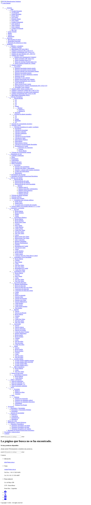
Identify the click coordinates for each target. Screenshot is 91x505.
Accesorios (15, 66)
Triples (17, 216)
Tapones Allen (19, 297)
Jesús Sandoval (15, 23)
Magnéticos (14, 419)
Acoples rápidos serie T (21, 365)
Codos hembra (19, 303)
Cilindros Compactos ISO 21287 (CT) (22, 50)
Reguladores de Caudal (21, 246)
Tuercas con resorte (20, 330)
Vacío (11, 387)
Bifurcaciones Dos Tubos (22, 236)
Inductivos (14, 414)
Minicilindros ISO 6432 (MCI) (20, 49)
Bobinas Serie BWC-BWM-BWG (28, 189)
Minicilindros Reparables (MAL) (20, 95)
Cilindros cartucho (16, 47)
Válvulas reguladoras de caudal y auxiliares (24, 127)
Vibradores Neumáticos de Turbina (21, 429)
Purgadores (18, 128)
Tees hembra (18, 308)
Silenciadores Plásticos (21, 139)
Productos (8, 44)
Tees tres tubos (19, 343)
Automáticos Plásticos (19, 217)
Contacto (6, 433)
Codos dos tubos (19, 344)
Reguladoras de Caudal (21, 146)
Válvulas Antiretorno (21, 133)
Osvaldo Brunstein (16, 11)
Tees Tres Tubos (19, 233)
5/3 (16, 104)
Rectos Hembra (19, 212)
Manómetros (18, 173)
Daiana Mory (15, 16)
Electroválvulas (17, 98)
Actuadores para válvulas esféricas (22, 200)
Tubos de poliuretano (17, 381)
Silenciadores (18, 141)
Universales (16, 324)
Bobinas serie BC (23, 193)
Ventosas (15, 397)
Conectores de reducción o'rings (24, 290)
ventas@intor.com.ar (10, 469)
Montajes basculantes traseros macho (25, 68)
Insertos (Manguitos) (20, 333)
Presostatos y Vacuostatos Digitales (21, 409)
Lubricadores (15, 160)
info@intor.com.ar (9, 462)
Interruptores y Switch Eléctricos (17, 422)
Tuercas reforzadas (20, 328)
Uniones (20, 149)
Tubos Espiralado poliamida (19, 386)
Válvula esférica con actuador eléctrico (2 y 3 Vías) (25, 206)
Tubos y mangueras (15, 379)
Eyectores (15, 389)
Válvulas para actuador (17, 198)
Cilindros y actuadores (15, 46)
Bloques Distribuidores (21, 243)
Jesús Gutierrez (15, 27)
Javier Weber (15, 20)
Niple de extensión (20, 295)
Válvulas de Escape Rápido (22, 136)
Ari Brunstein (15, 12)
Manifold (17, 112)
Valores (10, 35)
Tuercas (17, 311)
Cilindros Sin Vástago (17, 55)
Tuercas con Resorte (20, 313)
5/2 (16, 103)
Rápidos (15, 309)
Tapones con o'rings (20, 300)
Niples (17, 294)
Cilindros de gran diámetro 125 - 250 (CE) (23, 54)
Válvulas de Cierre (20, 138)
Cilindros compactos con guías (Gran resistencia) (25, 92)
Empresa (8, 8)
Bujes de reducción (20, 286)
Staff (10, 9)
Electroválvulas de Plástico (22, 182)
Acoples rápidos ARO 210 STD (24, 362)
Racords (15, 209)
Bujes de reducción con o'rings (23, 287)
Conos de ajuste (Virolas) (22, 332)
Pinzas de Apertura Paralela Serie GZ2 (26, 62)
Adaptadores (18, 403)
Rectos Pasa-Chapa (20, 222)
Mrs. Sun (14, 30)
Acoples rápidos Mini (21, 363)
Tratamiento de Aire (15, 154)
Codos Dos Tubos (20, 230)
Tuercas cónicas (19, 327)
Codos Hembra (19, 251)
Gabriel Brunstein (16, 14)
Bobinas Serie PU (23, 192)
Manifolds (18, 120)
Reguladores (14, 158)
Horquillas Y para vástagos (22, 77)
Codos (17, 263)
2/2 (16, 100)
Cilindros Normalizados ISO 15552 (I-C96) (23, 93)
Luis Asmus (14, 17)
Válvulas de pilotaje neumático (21, 114)
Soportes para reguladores (22, 166)
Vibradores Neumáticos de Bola (20, 427)
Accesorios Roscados (18, 282)
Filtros (13, 157)
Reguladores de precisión (18, 174)
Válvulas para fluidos (15, 178)
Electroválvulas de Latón (22, 181)
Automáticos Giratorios (19, 375)
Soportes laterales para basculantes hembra (27, 71)
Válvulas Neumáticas (15, 97)
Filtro (12, 395)
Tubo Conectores (20, 239)
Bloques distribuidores (21, 284)
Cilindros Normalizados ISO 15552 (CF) (22, 52)
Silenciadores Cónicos (21, 143)
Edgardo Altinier (16, 19)
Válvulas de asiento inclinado (19, 195)
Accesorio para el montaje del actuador (26, 205)
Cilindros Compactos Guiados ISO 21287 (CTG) (25, 90)
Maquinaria (11, 36)
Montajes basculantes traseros (23, 73)
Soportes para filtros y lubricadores (24, 168)
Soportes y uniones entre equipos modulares (27, 170)
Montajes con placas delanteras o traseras (26, 74)
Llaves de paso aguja (17, 373)
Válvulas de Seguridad (21, 130)
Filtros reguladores (16, 163)
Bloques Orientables (20, 241)
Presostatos (14, 411)
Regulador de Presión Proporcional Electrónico (24, 176)
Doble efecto (18, 201)
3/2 (16, 101)
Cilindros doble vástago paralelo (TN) (22, 89)
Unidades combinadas (17, 155)
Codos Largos (19, 228)
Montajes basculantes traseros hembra (25, 70)
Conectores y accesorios (16, 208)
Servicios (8, 38)
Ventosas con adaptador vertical (24, 400)
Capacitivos (14, 416)
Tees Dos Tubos (19, 232)
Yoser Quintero (15, 25)
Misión (10, 33)
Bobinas (18, 108)
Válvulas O (18, 135)
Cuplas (17, 292)
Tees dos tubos (19, 341)
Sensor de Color (12, 421)
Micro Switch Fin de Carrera (23, 84)
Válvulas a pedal (16, 125)
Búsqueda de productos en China (17, 43)
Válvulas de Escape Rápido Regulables (26, 144)
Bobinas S (21, 109)
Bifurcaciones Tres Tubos (22, 238)
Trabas (17, 249)
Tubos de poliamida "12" (18, 384)
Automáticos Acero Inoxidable (21, 257)
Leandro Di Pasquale (17, 28)
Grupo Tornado (12, 31)
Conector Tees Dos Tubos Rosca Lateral (26, 255)
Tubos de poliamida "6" (18, 382)
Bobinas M (21, 111)
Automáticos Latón (18, 271)
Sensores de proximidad (16, 413)
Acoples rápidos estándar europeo (24, 360)
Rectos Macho (22, 151)
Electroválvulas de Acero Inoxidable (25, 184)
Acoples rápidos (17, 359)
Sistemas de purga (16, 162)
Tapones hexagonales (21, 298)
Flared (14, 346)
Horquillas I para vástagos (22, 87)
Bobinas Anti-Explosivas (25, 190)
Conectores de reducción (22, 289)
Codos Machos (19, 227)
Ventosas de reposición (21, 398)
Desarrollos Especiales (14, 41)
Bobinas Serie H (23, 187)
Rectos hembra (19, 336)
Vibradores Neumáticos (16, 424)
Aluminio (17, 394)
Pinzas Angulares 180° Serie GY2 (24, 58)
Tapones (17, 244)
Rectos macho (19, 335)
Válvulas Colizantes (20, 131)
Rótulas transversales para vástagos (25, 79)
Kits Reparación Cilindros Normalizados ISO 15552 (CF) (31, 85)
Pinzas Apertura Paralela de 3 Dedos (25, 63)
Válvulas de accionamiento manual (21, 152)
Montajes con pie (20, 76)
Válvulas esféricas (16, 197)
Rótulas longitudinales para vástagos (25, 81)
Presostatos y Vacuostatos (16, 408)
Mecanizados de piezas (14, 39)
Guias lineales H (19, 82)
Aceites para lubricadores (22, 171)
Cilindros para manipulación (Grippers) (23, 57)
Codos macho (19, 305)
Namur (17, 106)
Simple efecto (19, 203)
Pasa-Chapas (18, 225)
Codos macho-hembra (21, 306)
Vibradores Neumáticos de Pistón (20, 425)
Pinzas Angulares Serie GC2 (23, 60)
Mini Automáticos (17, 367)
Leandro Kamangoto (17, 22)
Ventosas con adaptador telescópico (25, 402)
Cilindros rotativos (16, 65)
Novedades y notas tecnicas (12, 432)
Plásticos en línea (20, 392)
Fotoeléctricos (15, 417)
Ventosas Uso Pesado (21, 405)
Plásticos (17, 390)
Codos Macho (19, 378)
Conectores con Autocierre (24, 147)
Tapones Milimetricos (21, 301)
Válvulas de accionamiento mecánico (21, 124)
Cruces (17, 235)
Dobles (17, 214)
